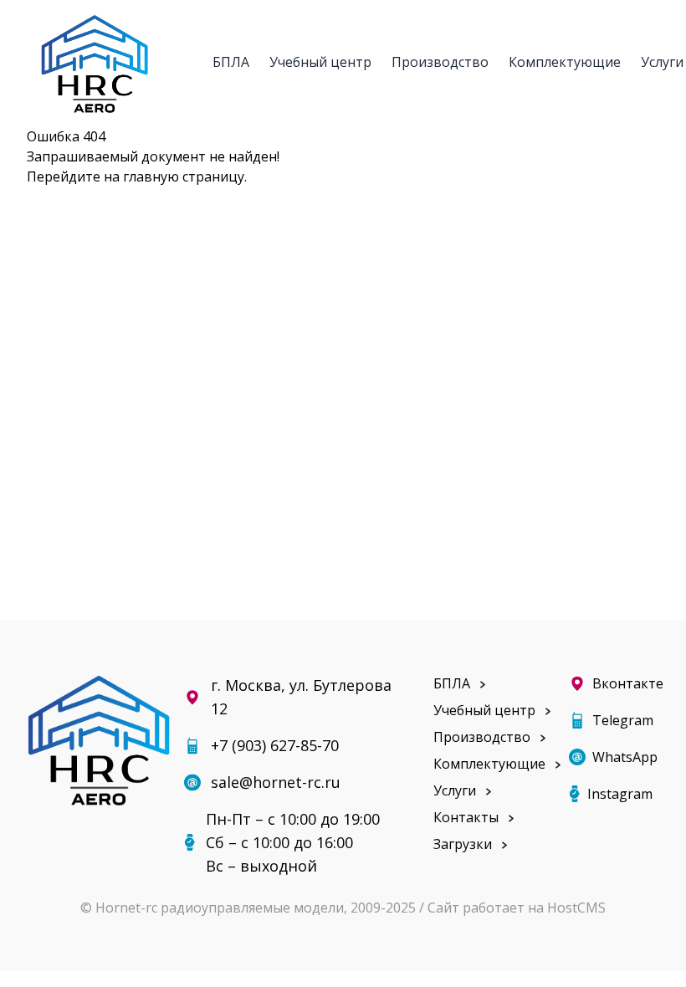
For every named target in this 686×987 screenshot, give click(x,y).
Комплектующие (565, 61)
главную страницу (183, 176)
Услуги (454, 790)
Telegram (622, 720)
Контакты (466, 817)
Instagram (620, 794)
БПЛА (230, 61)
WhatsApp (625, 757)
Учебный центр (320, 61)
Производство (440, 61)
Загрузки (462, 844)
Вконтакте (625, 683)
